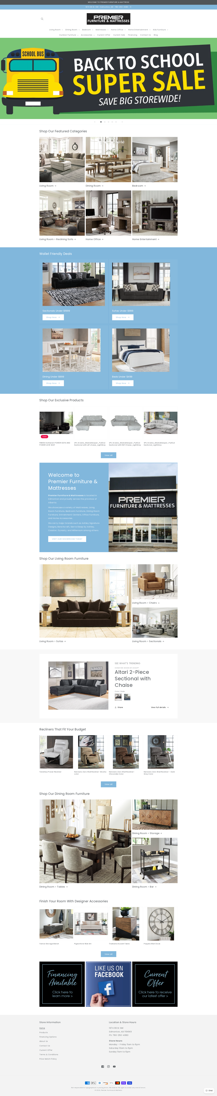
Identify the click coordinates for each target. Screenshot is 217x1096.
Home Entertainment (144, 239)
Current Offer (45, 1050)
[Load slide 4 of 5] (112, 122)
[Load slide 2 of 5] (105, 122)
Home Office (93, 239)
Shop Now (51, 317)
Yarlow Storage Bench (49, 944)
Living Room (46, 185)
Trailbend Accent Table (119, 944)
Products (43, 1032)
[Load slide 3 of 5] (108, 122)
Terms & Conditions (48, 1054)
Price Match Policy (48, 1059)
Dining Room (93, 185)
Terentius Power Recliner (50, 772)
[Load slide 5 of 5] (116, 122)
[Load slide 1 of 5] (101, 122)
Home (42, 1028)
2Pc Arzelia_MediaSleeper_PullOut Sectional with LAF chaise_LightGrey (90, 444)
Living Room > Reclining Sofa (56, 239)
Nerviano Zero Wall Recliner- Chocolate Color (122, 773)
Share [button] (120, 707)
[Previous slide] (95, 122)
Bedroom (137, 185)
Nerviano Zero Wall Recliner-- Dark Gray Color (159, 773)
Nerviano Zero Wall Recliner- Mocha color (90, 773)
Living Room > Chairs (144, 602)
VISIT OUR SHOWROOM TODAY (67, 539)
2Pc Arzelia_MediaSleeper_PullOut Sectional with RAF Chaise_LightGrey (125, 444)
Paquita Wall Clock (152, 944)
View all (109, 455)
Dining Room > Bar (143, 886)
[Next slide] (122, 122)
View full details (158, 707)
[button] (42, 19)
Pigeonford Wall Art (82, 944)
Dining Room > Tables (52, 886)
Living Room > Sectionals (146, 641)
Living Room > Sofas (51, 641)
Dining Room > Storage (145, 833)
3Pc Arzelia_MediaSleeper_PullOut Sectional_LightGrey (159, 444)
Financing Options (48, 1037)
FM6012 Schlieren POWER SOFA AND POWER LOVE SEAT (54, 444)
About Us (43, 1041)
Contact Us (44, 1046)
